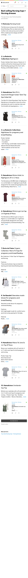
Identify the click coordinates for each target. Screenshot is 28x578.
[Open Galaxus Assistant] (22, 2)
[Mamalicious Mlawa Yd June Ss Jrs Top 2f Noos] (14, 372)
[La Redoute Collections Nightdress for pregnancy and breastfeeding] (14, 161)
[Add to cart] (18, 48)
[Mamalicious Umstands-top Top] (14, 407)
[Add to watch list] (15, 48)
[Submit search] (8, 6)
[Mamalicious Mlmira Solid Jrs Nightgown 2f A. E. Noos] (14, 198)
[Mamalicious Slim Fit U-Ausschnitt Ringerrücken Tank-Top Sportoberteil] (14, 117)
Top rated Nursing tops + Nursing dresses (11, 434)
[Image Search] (25, 6)
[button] (9, 18)
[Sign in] (18, 2)
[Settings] (15, 2)
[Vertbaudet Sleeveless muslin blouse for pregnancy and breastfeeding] (14, 329)
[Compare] (12, 48)
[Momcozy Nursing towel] (14, 44)
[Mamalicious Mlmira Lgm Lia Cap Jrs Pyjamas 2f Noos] (14, 235)
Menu (4, 6)
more (9, 34)
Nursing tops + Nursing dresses (16, 41)
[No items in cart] (25, 2)
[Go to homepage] (5, 2)
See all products (14, 421)
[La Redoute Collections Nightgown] (14, 79)
